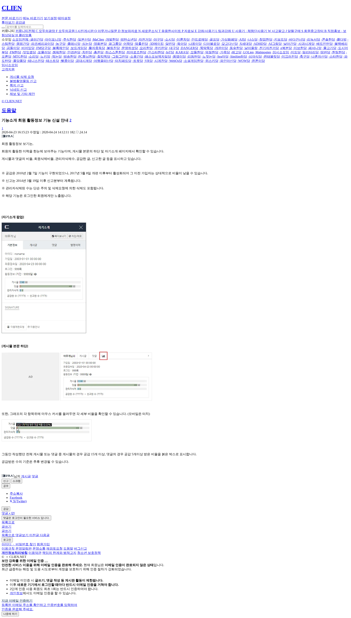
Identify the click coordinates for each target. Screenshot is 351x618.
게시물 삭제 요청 (22, 77)
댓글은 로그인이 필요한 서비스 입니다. (26, 517)
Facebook (16, 497)
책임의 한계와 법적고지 (59, 552)
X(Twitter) (19, 501)
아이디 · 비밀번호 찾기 (19, 544)
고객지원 (8, 69)
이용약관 (34, 552)
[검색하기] (3, 27)
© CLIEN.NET (12, 101)
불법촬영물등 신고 (23, 81)
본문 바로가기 (12, 18)
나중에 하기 (10, 613)
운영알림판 (23, 548)
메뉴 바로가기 (33, 18)
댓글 (35, 476)
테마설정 (64, 18)
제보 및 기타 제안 (22, 94)
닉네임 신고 (18, 89)
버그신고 (80, 548)
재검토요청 (54, 548)
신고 (6, 480)
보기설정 (50, 18)
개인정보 (16, 593)
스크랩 (17, 480)
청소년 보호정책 (89, 552)
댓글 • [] (8, 513)
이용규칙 (8, 548)
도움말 (9, 110)
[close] (46, 561)
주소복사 (16, 493)
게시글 (26, 476)
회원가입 (43, 544)
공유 (6, 485)
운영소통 (39, 548)
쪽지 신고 (17, 85)
